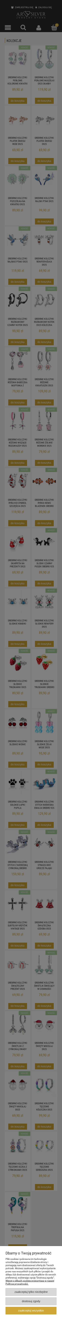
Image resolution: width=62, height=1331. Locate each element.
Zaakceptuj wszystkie (31, 1310)
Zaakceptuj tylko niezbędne (31, 1291)
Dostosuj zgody (31, 1301)
